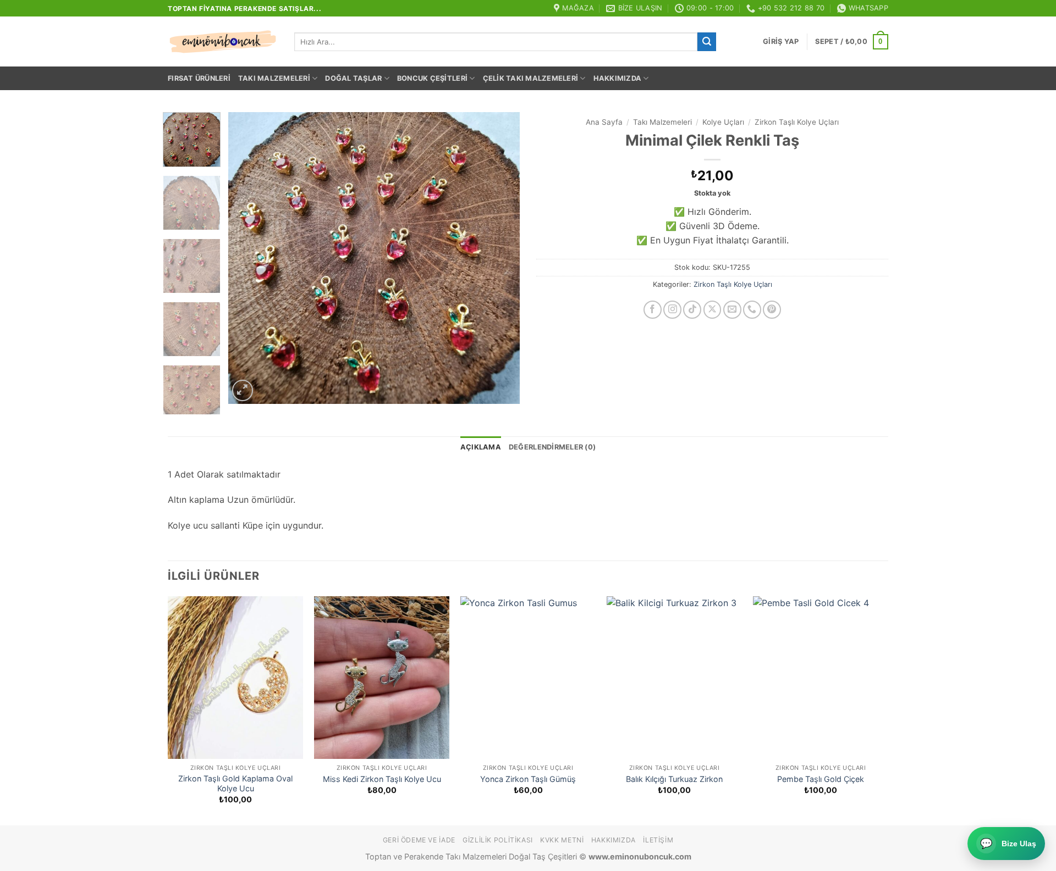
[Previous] (248, 258)
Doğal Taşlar (353, 78)
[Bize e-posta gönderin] (732, 310)
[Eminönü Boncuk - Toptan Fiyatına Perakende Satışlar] (223, 42)
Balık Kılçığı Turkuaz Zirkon (674, 779)
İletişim (658, 840)
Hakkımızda (617, 78)
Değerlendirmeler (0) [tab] (552, 447)
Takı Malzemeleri (274, 78)
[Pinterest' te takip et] (772, 310)
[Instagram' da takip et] (672, 310)
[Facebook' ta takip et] (653, 310)
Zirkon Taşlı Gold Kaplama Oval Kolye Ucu (235, 784)
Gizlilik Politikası (498, 840)
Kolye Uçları (723, 122)
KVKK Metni (562, 840)
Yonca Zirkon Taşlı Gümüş (528, 779)
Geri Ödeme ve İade (419, 840)
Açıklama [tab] (480, 447)
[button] (781, 42)
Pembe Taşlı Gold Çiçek (820, 779)
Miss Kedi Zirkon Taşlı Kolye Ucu (382, 779)
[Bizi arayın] (752, 310)
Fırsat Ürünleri (199, 78)
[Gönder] (706, 41)
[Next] (500, 258)
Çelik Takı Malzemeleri (531, 78)
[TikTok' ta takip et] (692, 310)
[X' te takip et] (712, 310)
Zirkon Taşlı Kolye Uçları (797, 122)
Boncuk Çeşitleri (432, 78)
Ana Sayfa (604, 122)
